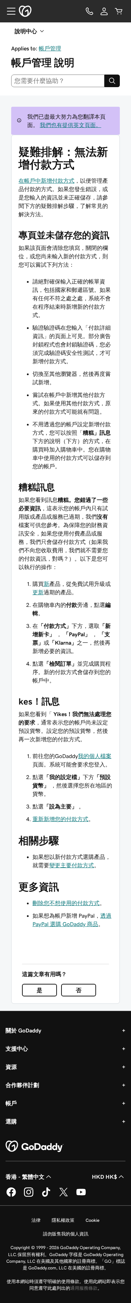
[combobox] (57, 81)
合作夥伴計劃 (22, 1085)
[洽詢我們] (89, 11)
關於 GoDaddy (23, 1030)
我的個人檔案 (94, 756)
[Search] (112, 81)
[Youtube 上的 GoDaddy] (81, 1195)
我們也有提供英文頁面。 (70, 125)
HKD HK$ (104, 1176)
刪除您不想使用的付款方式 (66, 903)
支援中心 (17, 1048)
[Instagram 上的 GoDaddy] (28, 1195)
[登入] (104, 11)
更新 (38, 592)
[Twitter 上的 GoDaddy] (63, 1195)
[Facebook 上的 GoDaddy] (11, 1195)
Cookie (93, 1220)
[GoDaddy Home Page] (35, 1147)
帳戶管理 (50, 48)
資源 (11, 1067)
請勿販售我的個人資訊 (65, 1234)
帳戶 (11, 1103)
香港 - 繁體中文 (25, 1176)
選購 (11, 1121)
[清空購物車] (119, 11)
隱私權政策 (63, 1220)
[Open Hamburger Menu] (8, 11)
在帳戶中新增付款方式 (46, 180)
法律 (36, 1220)
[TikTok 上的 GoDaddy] (46, 1195)
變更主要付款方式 (71, 865)
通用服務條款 (83, 1288)
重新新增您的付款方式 (60, 819)
